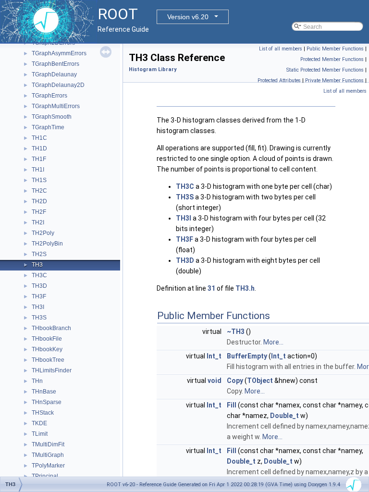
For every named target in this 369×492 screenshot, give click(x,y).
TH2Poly (43, 233)
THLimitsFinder (52, 370)
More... (273, 342)
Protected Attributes (279, 80)
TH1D (39, 148)
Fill (231, 405)
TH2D (39, 201)
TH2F (39, 212)
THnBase (44, 391)
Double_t (284, 415)
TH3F (39, 296)
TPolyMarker (48, 465)
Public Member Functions (335, 49)
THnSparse (47, 402)
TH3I (38, 307)
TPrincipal (45, 476)
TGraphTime (48, 127)
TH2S (39, 254)
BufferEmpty (247, 356)
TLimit (40, 433)
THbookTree (48, 360)
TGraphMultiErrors (56, 106)
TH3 (37, 264)
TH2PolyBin (47, 243)
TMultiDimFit (48, 444)
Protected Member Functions (332, 59)
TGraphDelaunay (54, 74)
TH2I (38, 222)
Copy (235, 380)
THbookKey (47, 349)
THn (37, 381)
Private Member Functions (334, 80)
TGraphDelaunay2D (58, 85)
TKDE (39, 423)
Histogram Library (152, 69)
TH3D (39, 286)
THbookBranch (51, 328)
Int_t (214, 356)
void (214, 380)
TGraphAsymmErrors (59, 53)
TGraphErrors (49, 95)
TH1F (39, 159)
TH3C (39, 275)
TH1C (39, 138)
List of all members (280, 49)
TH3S (39, 317)
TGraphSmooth (52, 116)
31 (211, 288)
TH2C (39, 190)
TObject (260, 380)
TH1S (39, 180)
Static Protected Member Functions (325, 70)
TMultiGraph (48, 455)
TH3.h (245, 288)
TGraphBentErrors (55, 64)
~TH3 (236, 331)
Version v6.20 (188, 17)
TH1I (38, 169)
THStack (43, 412)
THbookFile (47, 338)
